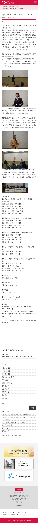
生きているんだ (6, 428)
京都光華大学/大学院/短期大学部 (19, 496)
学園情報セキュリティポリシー (10, 514)
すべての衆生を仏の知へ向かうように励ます (14, 422)
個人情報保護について (8, 512)
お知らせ (13, 320)
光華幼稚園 (19, 505)
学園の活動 (5, 383)
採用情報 (4, 392)
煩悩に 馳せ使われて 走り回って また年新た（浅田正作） (18, 355)
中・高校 (26, 320)
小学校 (31, 320)
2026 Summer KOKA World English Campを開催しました (18, 414)
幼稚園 (4, 389)
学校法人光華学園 (19, 493)
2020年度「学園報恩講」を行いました (12, 349)
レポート (19, 320)
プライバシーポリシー (23, 512)
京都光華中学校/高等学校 (19, 499)
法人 (6, 322)
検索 (3, 403)
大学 (3, 380)
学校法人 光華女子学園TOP (10, 6)
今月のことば (6, 377)
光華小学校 (19, 502)
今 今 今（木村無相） (8, 425)
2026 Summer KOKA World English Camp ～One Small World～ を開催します (19, 418)
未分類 (4, 395)
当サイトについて (26, 514)
